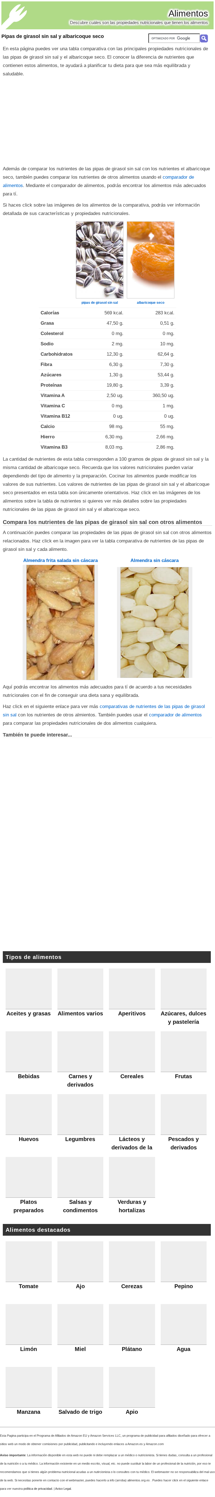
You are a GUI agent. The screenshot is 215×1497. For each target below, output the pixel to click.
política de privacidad (38, 1488)
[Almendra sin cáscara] (154, 622)
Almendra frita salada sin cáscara (60, 560)
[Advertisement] (107, 120)
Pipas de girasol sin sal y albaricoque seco (52, 36)
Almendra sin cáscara (154, 560)
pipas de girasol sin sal (99, 303)
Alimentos (188, 13)
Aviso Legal (63, 1488)
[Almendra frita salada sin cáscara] (60, 622)
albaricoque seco (150, 303)
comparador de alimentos (175, 715)
